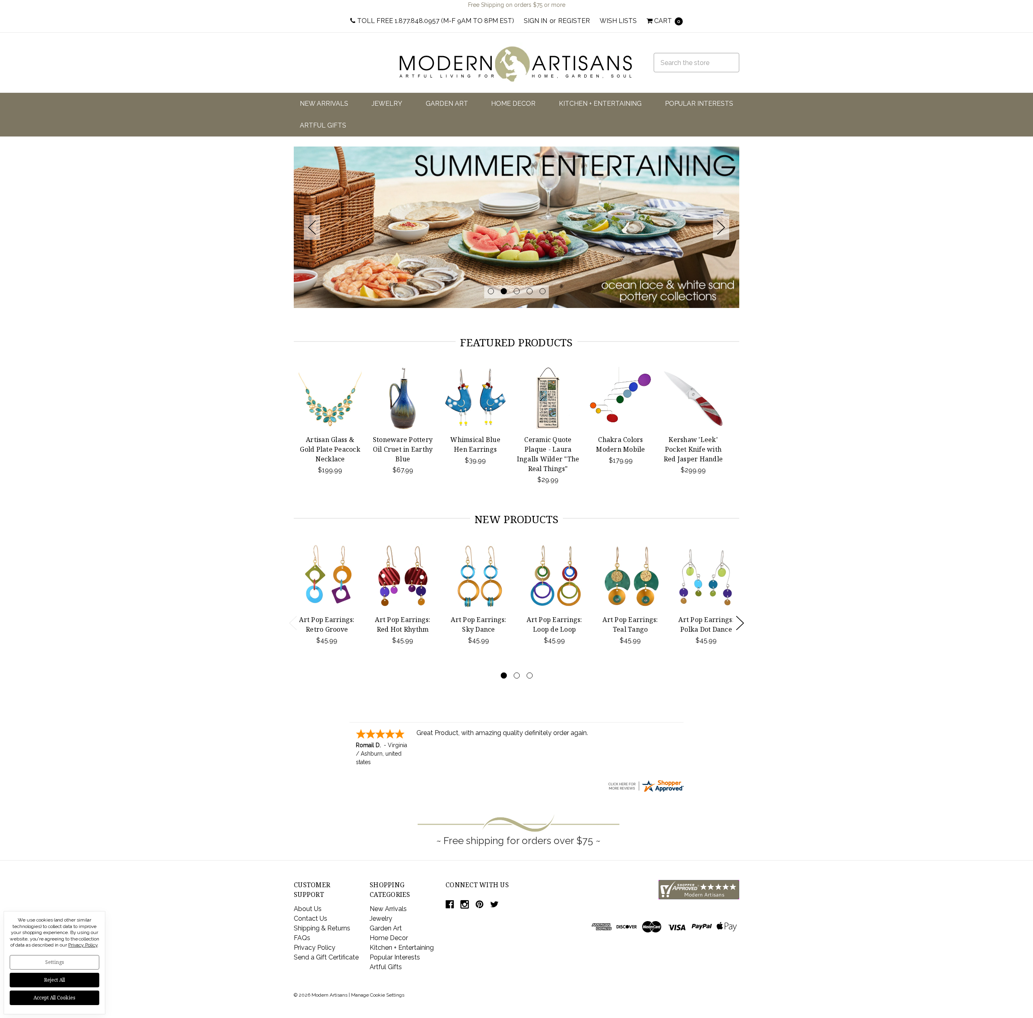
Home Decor (513, 103)
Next (721, 227)
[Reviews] (645, 785)
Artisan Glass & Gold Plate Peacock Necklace (330, 449)
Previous (312, 227)
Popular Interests (699, 103)
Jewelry (387, 103)
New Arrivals (324, 103)
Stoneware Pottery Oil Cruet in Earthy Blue (403, 449)
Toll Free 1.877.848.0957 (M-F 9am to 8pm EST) (434, 21)
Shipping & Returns (322, 928)
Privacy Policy (314, 947)
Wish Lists (618, 21)
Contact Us (310, 918)
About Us (308, 909)
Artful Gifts (323, 125)
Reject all (54, 979)
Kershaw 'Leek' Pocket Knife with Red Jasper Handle (693, 449)
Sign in (535, 21)
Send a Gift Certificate (326, 957)
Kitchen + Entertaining (600, 103)
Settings (54, 962)
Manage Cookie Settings (377, 995)
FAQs (302, 938)
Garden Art (447, 103)
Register (574, 21)
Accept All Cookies (54, 997)
